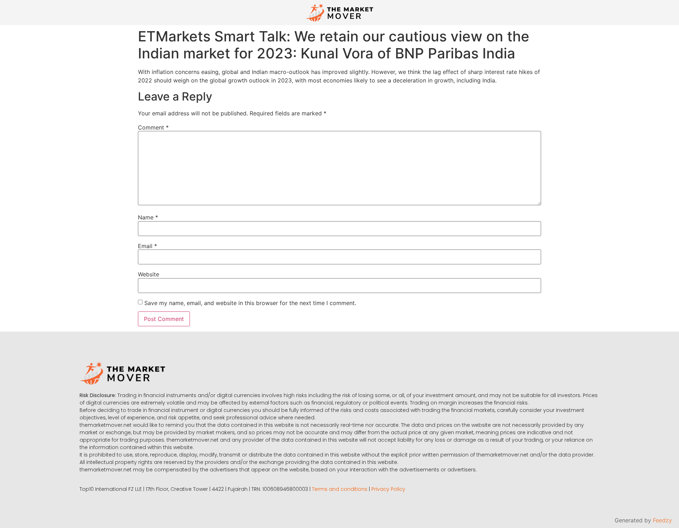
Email (147, 246)
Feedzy (662, 520)
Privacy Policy (388, 489)
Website (148, 274)
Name (148, 217)
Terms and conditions (339, 489)
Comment (153, 127)
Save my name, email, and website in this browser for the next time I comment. (250, 303)
